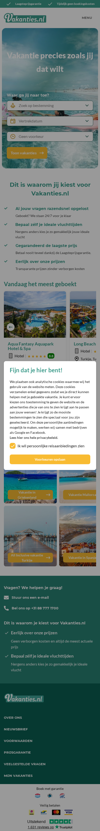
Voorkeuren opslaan (50, 459)
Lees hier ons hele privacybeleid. (34, 437)
